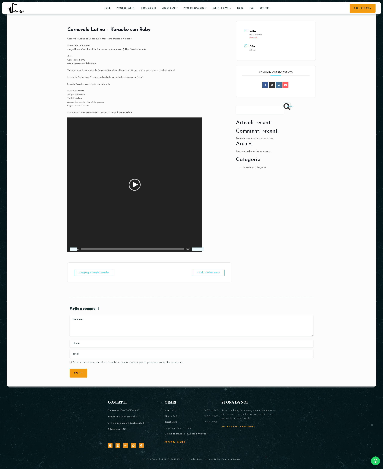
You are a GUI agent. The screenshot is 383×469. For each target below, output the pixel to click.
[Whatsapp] (133, 445)
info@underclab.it (128, 416)
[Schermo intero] (200, 249)
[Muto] (195, 249)
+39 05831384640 (129, 410)
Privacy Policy (212, 459)
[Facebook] (110, 445)
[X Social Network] (272, 85)
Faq (252, 8)
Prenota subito (125, 112)
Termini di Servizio (231, 459)
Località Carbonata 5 (132, 423)
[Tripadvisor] (125, 445)
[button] (135, 185)
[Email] (285, 85)
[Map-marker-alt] (141, 445)
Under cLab (168, 8)
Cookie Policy (196, 459)
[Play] (73, 249)
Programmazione (194, 8)
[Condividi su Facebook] (265, 85)
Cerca (289, 106)
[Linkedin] (279, 85)
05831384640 (93, 112)
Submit (78, 373)
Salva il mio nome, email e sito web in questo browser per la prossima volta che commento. (128, 362)
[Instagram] (117, 445)
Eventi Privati (220, 8)
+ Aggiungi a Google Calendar (94, 273)
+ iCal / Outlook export (208, 273)
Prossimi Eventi (126, 8)
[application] (134, 184)
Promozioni (148, 8)
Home (107, 8)
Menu (240, 8)
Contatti (265, 8)
